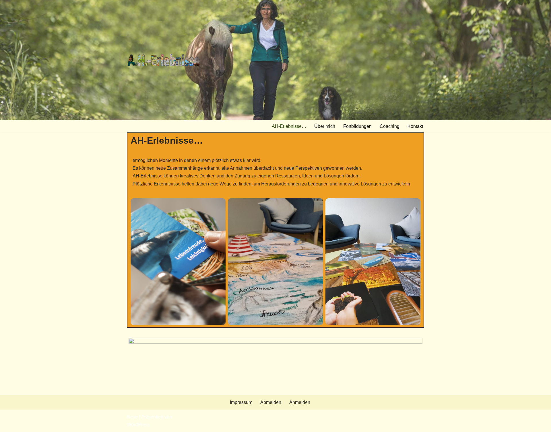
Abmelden (270, 402)
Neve (132, 417)
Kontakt (415, 126)
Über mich (324, 126)
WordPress (138, 424)
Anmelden (299, 402)
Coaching (389, 126)
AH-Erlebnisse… (289, 126)
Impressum (241, 402)
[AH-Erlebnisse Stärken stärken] (164, 60)
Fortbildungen (357, 126)
